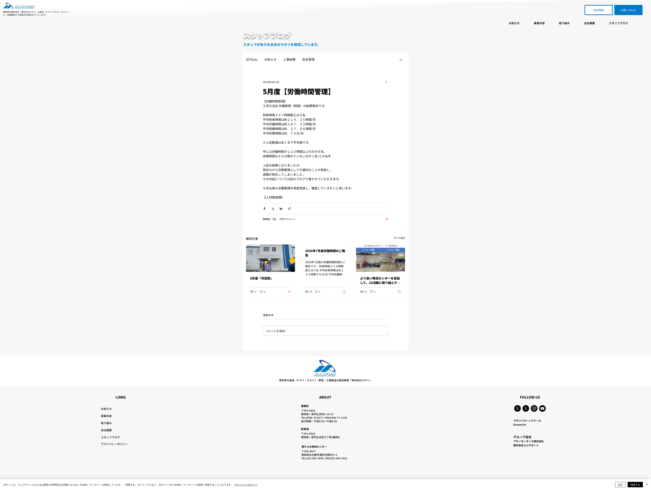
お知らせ (270, 59)
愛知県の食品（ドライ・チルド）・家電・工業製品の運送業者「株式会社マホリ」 (325, 380)
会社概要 (106, 430)
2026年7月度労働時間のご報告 (325, 252)
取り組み (106, 423)
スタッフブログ (110, 437)
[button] (400, 59)
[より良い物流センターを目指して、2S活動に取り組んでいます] (380, 258)
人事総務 (289, 59)
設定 (620, 484)
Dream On (519, 424)
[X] (517, 408)
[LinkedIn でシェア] (281, 208)
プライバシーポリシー (114, 444)
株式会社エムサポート (526, 445)
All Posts (252, 59)
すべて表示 (399, 238)
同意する (635, 484)
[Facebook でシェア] (264, 208)
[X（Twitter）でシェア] (272, 208)
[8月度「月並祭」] (270, 258)
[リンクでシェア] (289, 208)
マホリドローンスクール (527, 420)
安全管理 (308, 59)
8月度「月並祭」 (261, 278)
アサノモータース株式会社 (528, 441)
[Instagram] (534, 408)
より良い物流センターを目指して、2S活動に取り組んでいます (380, 280)
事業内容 (106, 416)
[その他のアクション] (386, 82)
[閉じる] (647, 484)
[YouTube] (542, 408)
